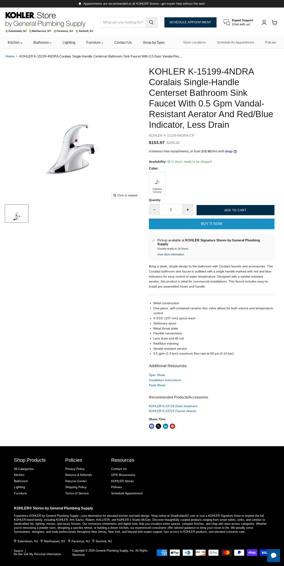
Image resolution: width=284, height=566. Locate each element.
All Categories (24, 469)
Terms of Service (77, 493)
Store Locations (194, 42)
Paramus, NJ (65, 31)
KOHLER (156, 135)
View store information (170, 254)
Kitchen (14, 42)
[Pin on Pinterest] (172, 426)
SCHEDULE (190, 22)
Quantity (154, 200)
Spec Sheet (157, 375)
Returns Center (76, 481)
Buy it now (211, 224)
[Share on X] (158, 426)
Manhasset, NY (41, 31)
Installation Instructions (165, 380)
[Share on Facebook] (151, 426)
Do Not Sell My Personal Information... (38, 554)
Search (18, 550)
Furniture (93, 42)
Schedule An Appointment (235, 42)
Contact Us (123, 42)
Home (10, 56)
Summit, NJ (86, 31)
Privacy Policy (75, 469)
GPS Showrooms (123, 475)
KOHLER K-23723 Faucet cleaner (172, 411)
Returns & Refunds (78, 475)
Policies (270, 42)
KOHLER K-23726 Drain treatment (173, 406)
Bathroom (42, 42)
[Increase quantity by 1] (187, 209)
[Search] (151, 22)
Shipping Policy (76, 487)
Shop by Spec (154, 42)
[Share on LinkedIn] (165, 426)
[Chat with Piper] (273, 555)
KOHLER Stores (122, 481)
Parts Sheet (157, 385)
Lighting (69, 42)
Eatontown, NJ (17, 31)
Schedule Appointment (127, 493)
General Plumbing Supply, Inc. (115, 550)
